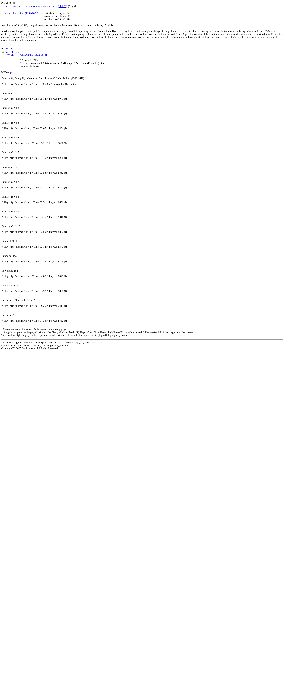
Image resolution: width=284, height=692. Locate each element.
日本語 (62, 6)
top (10, 72)
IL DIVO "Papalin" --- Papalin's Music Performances (29, 6)
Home (5, 13)
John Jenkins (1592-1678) (24, 13)
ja (78, 342)
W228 (8, 48)
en (82, 342)
